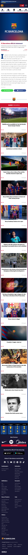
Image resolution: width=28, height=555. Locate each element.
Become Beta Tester (5, 509)
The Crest (16, 502)
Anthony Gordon (18, 488)
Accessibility (20, 544)
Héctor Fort (17, 478)
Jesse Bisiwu (17, 491)
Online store (4, 505)
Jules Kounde (17, 475)
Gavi (2, 483)
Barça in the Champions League (5, 534)
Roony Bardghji (18, 486)
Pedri (3, 484)
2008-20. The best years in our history (5, 519)
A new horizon (4, 517)
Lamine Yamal (17, 483)
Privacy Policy (9, 544)
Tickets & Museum (5, 502)
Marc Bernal (4, 492)
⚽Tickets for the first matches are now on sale (9, 2)
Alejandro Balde (18, 468)
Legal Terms (4, 544)
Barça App (3, 504)
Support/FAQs (4, 507)
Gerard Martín (17, 473)
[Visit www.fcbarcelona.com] (2, 5)
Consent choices (5, 548)
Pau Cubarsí (17, 470)
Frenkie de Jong (5, 489)
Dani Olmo (4, 491)
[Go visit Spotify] (11, 442)
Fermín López (4, 486)
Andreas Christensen (19, 471)
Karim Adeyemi (18, 489)
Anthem (16, 504)
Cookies (15, 544)
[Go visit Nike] (4, 442)
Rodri (3, 494)
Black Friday (4, 510)
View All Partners (14, 445)
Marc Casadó (4, 488)
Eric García (17, 476)
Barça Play (4, 501)
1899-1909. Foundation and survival (5, 530)
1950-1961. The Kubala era (4, 526)
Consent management (17, 546)
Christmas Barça (5, 512)
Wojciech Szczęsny (5, 468)
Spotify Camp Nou (18, 499)
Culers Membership (5, 499)
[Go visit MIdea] (21, 442)
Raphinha (16, 484)
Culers (22, 5)
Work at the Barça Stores (18, 506)
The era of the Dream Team (6, 523)
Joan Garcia (4, 470)
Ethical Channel (18, 501)
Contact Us (4, 546)
